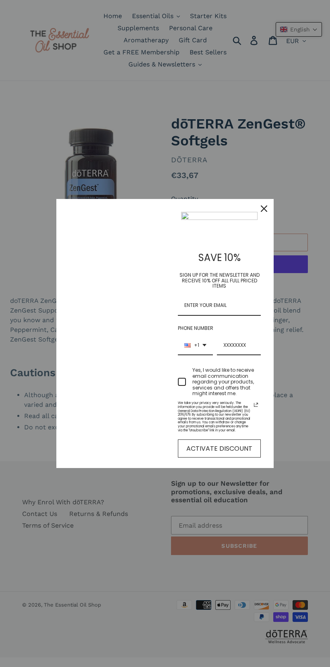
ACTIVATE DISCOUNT (219, 448)
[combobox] (195, 345)
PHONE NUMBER (195, 328)
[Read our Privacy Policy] (256, 405)
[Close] (264, 208)
